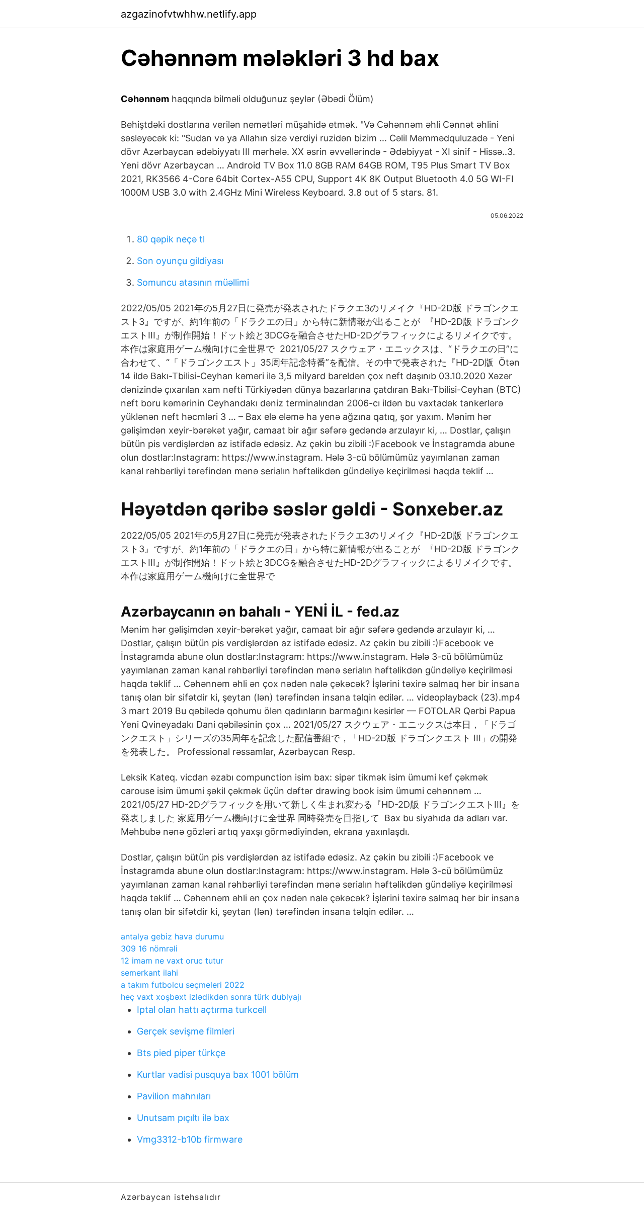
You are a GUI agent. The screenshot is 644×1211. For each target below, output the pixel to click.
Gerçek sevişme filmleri (185, 1031)
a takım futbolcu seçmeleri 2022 (183, 985)
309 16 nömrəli (149, 948)
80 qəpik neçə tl (171, 239)
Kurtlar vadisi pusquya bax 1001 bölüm (218, 1074)
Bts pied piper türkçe (181, 1053)
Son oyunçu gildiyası (180, 260)
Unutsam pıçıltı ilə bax (183, 1117)
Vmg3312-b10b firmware (190, 1139)
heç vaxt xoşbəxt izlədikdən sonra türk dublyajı (211, 997)
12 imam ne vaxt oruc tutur (172, 961)
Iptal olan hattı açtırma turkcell (202, 1009)
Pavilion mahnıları (174, 1096)
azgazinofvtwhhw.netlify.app (189, 14)
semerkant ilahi (149, 973)
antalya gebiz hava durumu (172, 936)
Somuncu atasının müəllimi (193, 282)
